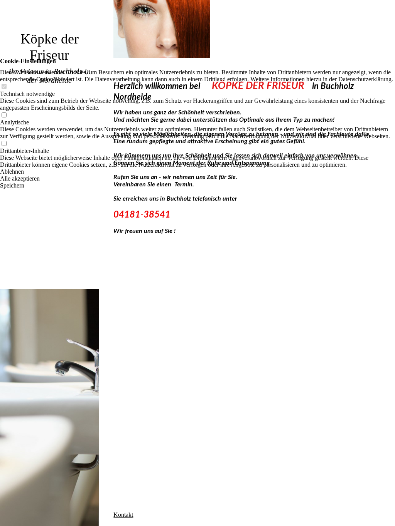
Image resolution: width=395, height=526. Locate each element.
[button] (197, 171)
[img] (49, 263)
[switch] (4, 87)
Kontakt (123, 514)
